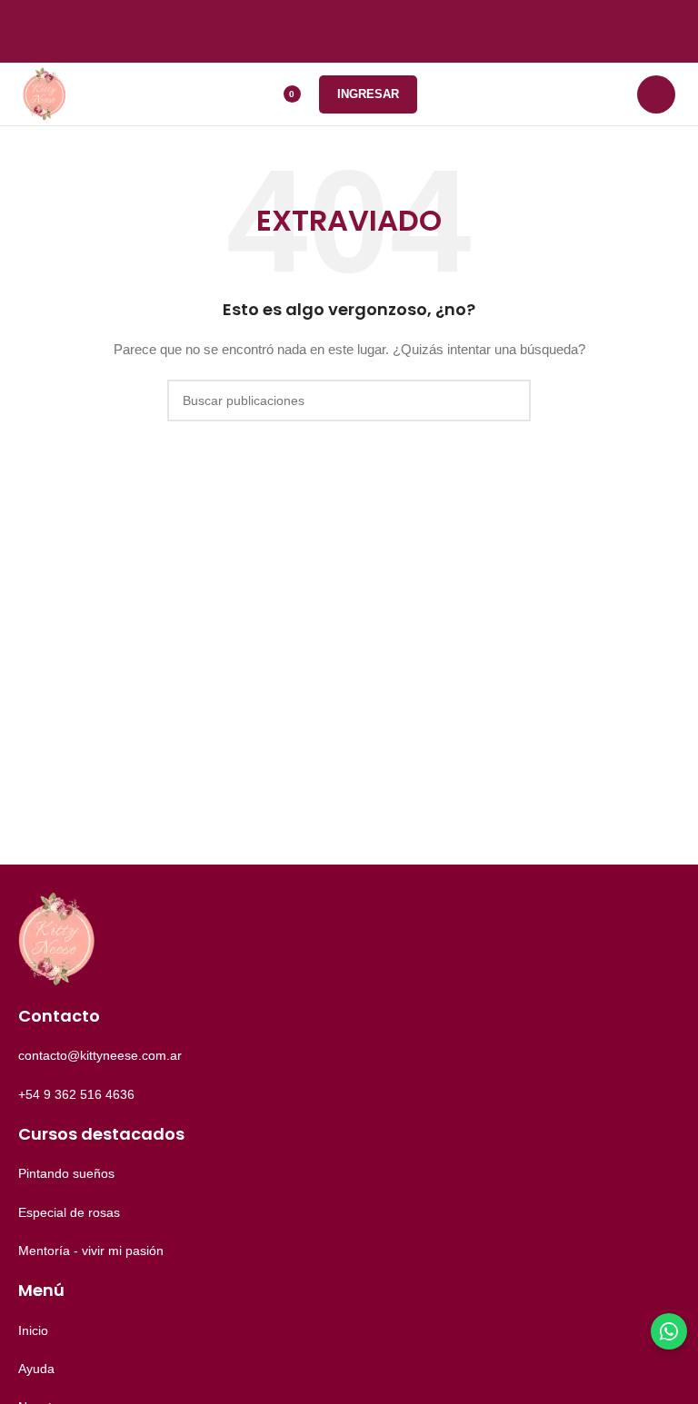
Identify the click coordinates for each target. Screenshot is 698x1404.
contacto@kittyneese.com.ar (100, 1055)
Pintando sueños (66, 1173)
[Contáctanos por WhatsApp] (669, 1331)
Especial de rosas (69, 1212)
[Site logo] (45, 92)
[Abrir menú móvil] (656, 94)
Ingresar (368, 94)
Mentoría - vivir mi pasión (91, 1250)
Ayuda (36, 1368)
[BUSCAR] (510, 400)
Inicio (33, 1330)
